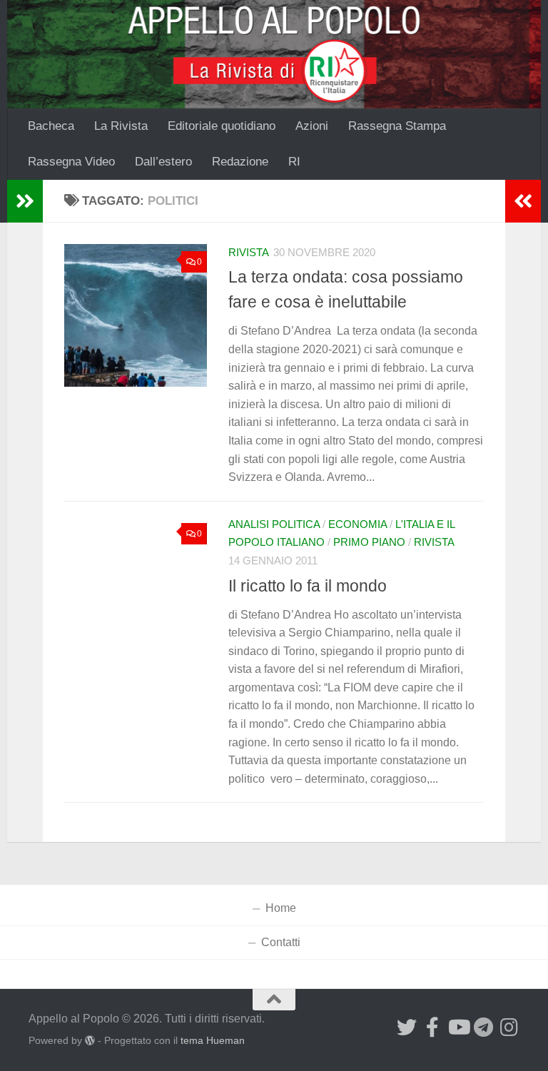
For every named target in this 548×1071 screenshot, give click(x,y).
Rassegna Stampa (397, 126)
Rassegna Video (71, 161)
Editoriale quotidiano (221, 126)
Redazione (240, 161)
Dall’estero (163, 161)
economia (357, 524)
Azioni (311, 126)
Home (280, 908)
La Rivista (121, 126)
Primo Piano (369, 542)
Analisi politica (274, 524)
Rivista (248, 252)
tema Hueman (213, 1040)
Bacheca (51, 126)
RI (294, 161)
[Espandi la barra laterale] (25, 201)
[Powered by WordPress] (90, 1040)
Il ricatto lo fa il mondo (307, 586)
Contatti (280, 942)
